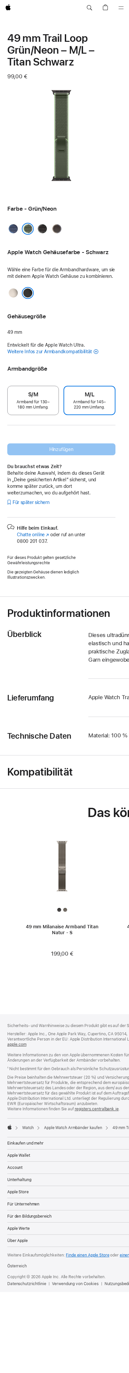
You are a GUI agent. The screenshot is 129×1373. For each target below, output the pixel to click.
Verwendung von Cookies (75, 1283)
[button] (89, 8)
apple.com (16, 1044)
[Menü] (121, 8)
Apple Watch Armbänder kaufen (73, 1127)
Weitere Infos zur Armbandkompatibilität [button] (49, 351)
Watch (28, 1127)
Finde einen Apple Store (87, 1255)
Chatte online (33, 534)
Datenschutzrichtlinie (26, 1283)
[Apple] (9, 1127)
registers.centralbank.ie (97, 1109)
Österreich (17, 1266)
